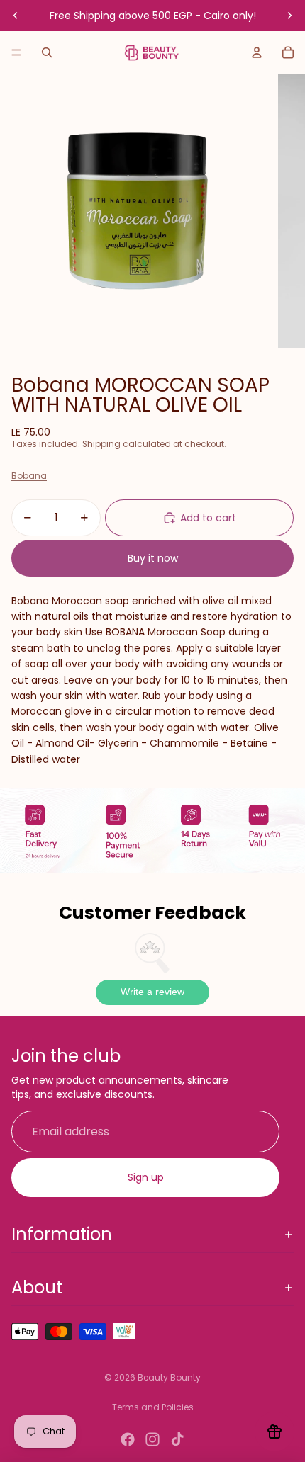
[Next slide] (289, 15)
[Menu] (16, 52)
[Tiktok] (177, 1439)
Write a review (152, 991)
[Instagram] (152, 1439)
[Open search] (46, 52)
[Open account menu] (256, 52)
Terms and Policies (153, 1407)
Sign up (146, 1177)
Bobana (29, 476)
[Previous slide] (15, 15)
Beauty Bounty (169, 1377)
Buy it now (153, 558)
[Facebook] (127, 1439)
